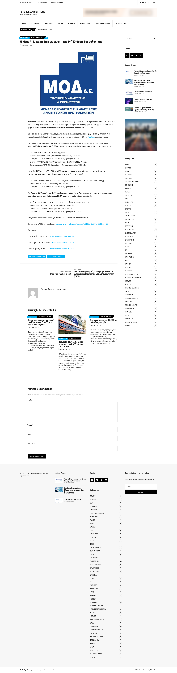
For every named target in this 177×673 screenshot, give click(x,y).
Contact (53, 2)
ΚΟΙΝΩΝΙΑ (128, 271)
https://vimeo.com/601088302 (62, 236)
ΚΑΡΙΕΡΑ (128, 264)
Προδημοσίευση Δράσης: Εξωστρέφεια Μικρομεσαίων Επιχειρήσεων (144, 82)
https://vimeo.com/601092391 (62, 242)
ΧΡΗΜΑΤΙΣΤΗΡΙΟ (131, 322)
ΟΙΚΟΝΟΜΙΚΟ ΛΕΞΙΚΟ (132, 298)
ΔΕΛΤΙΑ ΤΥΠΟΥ (85, 24)
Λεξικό (60, 24)
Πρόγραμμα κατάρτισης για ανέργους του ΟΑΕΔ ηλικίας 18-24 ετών (70, 344)
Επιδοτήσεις (48, 24)
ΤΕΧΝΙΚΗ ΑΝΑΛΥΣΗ (131, 305)
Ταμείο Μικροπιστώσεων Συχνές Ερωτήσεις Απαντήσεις (145, 72)
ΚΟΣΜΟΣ (128, 281)
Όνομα (30, 425)
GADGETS (71, 24)
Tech (127, 212)
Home (24, 24)
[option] (97, 29)
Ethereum (129, 185)
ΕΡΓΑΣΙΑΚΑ (129, 243)
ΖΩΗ (126, 250)
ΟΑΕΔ (127, 291)
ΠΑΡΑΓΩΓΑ (128, 302)
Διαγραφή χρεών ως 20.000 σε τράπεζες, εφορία (103, 321)
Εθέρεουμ (129, 226)
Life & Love (129, 202)
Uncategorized (131, 216)
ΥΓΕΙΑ (127, 315)
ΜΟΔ (54, 256)
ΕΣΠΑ (98, 146)
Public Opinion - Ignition (28, 670)
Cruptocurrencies (132, 182)
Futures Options (27, 45)
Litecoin (128, 206)
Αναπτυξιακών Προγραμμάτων (37, 256)
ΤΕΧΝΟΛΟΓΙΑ (129, 308)
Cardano (128, 178)
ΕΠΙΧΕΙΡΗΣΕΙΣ (129, 240)
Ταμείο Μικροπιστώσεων (45, 29)
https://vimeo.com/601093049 (62, 248)
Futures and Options (32, 11)
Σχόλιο (31, 400)
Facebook (140, 2)
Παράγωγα (35, 24)
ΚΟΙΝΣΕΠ (128, 267)
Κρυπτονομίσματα (102, 24)
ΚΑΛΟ (127, 260)
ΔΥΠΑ (127, 223)
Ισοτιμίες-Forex (121, 24)
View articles (60, 289)
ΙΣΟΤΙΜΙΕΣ (128, 254)
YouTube (148, 2)
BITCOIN (128, 168)
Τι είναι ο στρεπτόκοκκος (143, 99)
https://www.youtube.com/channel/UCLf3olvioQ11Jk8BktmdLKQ (81, 224)
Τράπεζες (128, 312)
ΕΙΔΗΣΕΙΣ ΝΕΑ (32, 317)
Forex (127, 192)
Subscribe (141, 492)
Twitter (143, 2)
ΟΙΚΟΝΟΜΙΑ (129, 295)
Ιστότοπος (31, 444)
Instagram (145, 2)
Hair (126, 199)
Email (30, 434)
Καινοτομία (129, 257)
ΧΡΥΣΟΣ (128, 326)
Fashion (128, 189)
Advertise (60, 2)
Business (128, 175)
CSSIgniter (138, 670)
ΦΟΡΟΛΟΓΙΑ (129, 319)
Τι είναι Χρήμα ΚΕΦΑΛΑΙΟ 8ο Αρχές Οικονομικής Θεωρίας (144, 109)
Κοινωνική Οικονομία (133, 278)
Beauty (128, 165)
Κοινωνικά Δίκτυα (131, 274)
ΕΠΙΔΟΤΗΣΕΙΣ (129, 236)
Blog (127, 171)
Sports (128, 209)
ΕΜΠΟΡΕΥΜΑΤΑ (130, 233)
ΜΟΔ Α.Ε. (61, 256)
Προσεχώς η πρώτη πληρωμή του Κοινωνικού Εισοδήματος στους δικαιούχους (41, 322)
